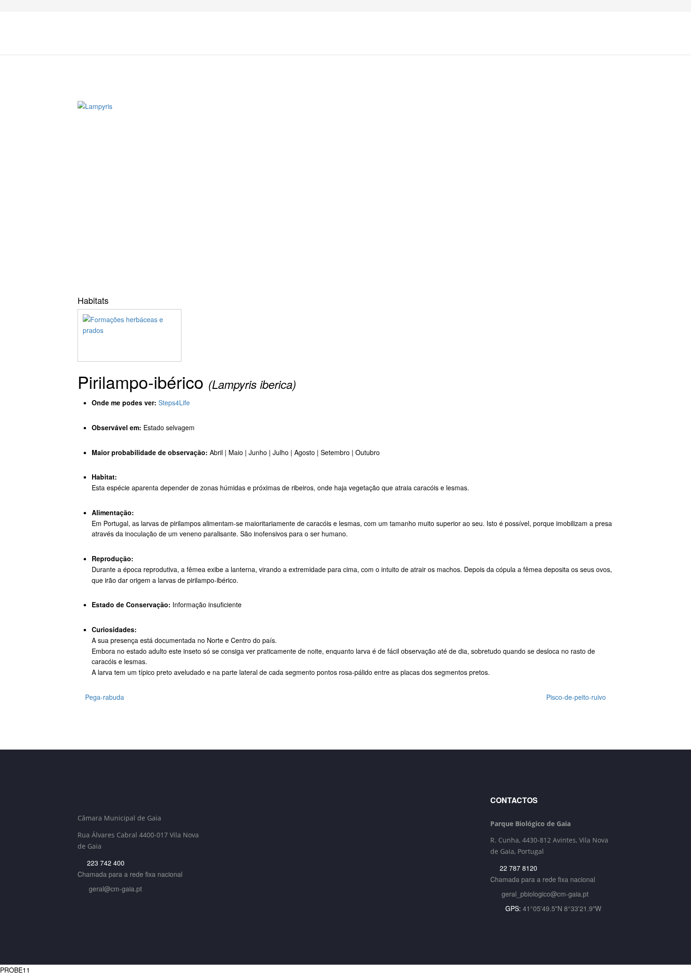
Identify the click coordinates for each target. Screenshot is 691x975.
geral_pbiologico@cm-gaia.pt (545, 893)
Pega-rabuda (103, 697)
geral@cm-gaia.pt (115, 888)
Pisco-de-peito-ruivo (577, 697)
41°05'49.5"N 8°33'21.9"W (562, 908)
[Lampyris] (345, 195)
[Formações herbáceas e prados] (345, 335)
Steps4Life (174, 402)
